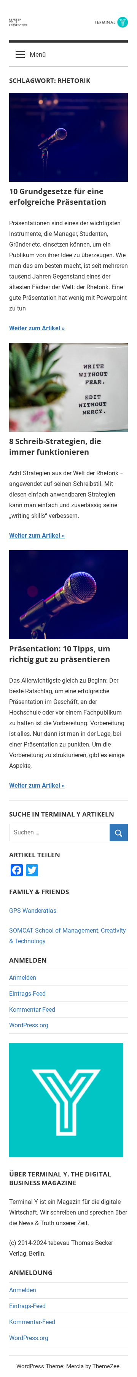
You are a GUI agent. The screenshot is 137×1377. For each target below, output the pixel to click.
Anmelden (22, 977)
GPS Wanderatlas (32, 910)
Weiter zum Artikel (34, 328)
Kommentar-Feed (32, 1009)
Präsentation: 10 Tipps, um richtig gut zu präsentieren (59, 653)
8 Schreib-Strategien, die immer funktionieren (55, 446)
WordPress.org (28, 1025)
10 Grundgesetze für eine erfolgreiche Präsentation (57, 196)
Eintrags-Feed (27, 993)
